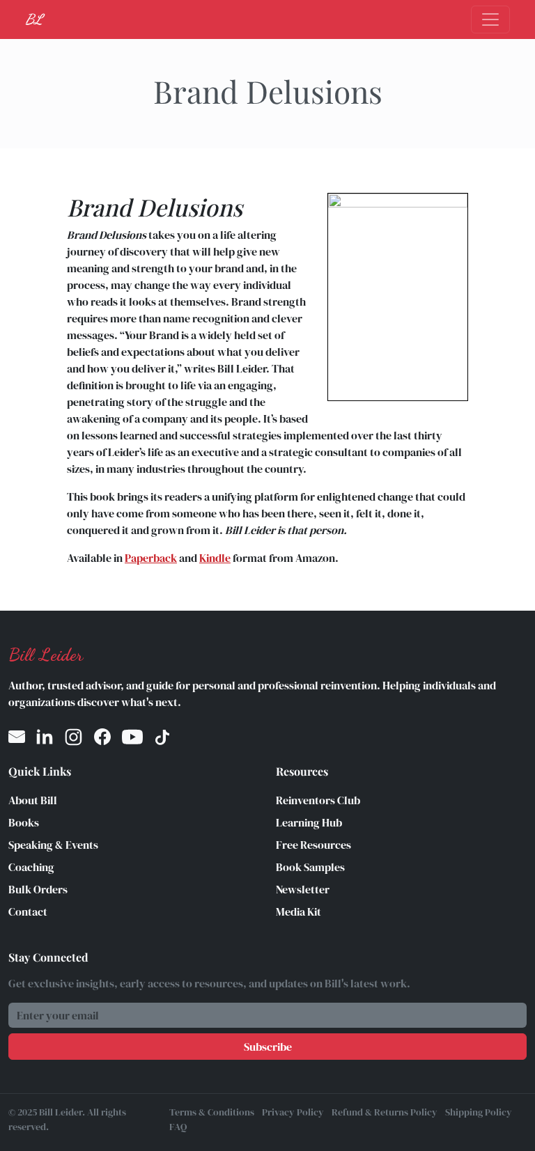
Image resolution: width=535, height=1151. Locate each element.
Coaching (31, 867)
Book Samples (310, 867)
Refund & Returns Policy (384, 1112)
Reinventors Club (318, 800)
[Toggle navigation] (490, 19)
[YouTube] (132, 737)
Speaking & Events (53, 844)
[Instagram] (73, 737)
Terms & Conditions (211, 1112)
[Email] (16, 737)
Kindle (215, 557)
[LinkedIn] (44, 737)
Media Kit (298, 911)
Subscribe (268, 1046)
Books (23, 822)
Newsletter (302, 889)
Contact (27, 911)
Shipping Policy (478, 1112)
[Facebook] (102, 737)
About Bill (32, 800)
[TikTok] (162, 737)
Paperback (151, 557)
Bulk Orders (38, 889)
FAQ (178, 1127)
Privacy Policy (293, 1112)
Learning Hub (309, 822)
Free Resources (313, 844)
